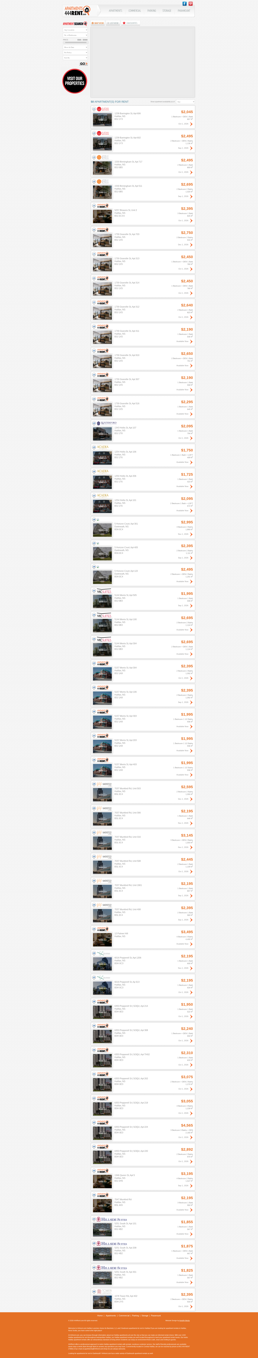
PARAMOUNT (184, 10)
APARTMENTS (115, 10)
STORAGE (166, 10)
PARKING (151, 10)
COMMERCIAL (135, 10)
